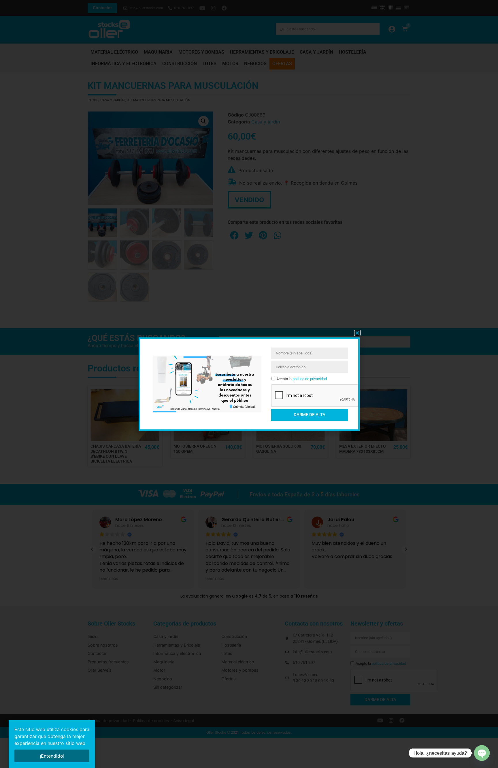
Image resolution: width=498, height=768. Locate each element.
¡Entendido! (52, 756)
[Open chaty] (482, 753)
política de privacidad (310, 379)
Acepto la (301, 379)
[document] (249, 384)
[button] (357, 333)
